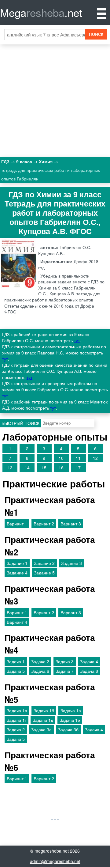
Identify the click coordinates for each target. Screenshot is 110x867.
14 (27, 467)
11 (78, 458)
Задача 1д (43, 720)
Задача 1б (44, 710)
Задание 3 (71, 563)
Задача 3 (65, 661)
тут (77, 340)
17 (78, 467)
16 (61, 467)
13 (10, 467)
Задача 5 (16, 671)
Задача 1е (70, 720)
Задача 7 (65, 671)
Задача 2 (40, 661)
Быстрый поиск (20, 423)
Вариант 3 (71, 524)
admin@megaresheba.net (55, 861)
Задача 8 (89, 671)
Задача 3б (68, 729)
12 (95, 458)
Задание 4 (17, 573)
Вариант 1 (17, 524)
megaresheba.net (52, 851)
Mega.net (41, 12)
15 (44, 467)
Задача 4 (89, 661)
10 (61, 458)
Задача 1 (16, 661)
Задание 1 (17, 563)
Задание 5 (44, 573)
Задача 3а (41, 729)
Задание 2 (44, 563)
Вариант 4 (17, 622)
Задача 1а (17, 710)
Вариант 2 (44, 524)
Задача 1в (71, 710)
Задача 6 (40, 671)
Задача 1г (16, 720)
